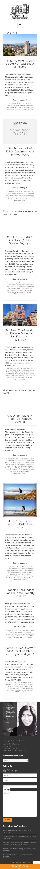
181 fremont (20, 107)
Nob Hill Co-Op (23, 470)
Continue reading (24, 100)
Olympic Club (13, 377)
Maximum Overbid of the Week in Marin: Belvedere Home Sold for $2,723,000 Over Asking (19, 844)
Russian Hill (17, 686)
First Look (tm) (10, 372)
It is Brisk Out (15, 684)
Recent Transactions (28, 286)
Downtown (13, 286)
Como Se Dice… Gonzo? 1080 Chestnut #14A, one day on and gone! (20, 651)
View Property (19, 290)
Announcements (21, 285)
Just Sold (19, 286)
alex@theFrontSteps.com (11, 744)
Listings (23, 372)
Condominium (11, 105)
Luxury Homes (20, 105)
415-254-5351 (7, 746)
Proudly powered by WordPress (20, 862)
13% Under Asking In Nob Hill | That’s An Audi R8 (20, 418)
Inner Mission (21, 460)
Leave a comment (28, 109)
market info (31, 193)
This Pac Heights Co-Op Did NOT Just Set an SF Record (20, 63)
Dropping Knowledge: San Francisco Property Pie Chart (20, 593)
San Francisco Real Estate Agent (25, 576)
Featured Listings (23, 375)
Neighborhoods (17, 570)
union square (28, 377)
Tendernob (18, 373)
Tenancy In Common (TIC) (27, 197)
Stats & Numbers (14, 197)
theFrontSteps (10, 107)
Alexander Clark (10, 193)
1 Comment (20, 692)
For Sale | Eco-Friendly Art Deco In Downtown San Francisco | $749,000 (20, 335)
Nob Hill (19, 462)
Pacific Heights (28, 105)
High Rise (17, 372)
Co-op (29, 103)
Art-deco (15, 375)
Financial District (12, 460)
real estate (29, 290)
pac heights (16, 109)
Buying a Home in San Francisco (25, 468)
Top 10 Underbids (24, 471)
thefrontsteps (26, 191)
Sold (29, 292)
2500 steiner (9, 109)
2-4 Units (31, 567)
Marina (7, 462)
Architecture (19, 370)
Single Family (24, 572)
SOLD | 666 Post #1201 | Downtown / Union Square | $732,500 (20, 240)
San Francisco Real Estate (22, 195)
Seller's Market (28, 578)
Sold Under (14, 466)
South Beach (21, 466)
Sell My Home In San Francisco (15, 578)
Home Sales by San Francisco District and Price (20, 524)
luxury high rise (9, 470)
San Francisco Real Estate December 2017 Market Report (20, 151)
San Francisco (10, 195)
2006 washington (29, 107)
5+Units (9, 568)
